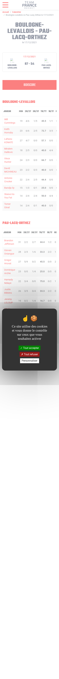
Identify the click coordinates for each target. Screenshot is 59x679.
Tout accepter (30, 348)
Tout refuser (30, 354)
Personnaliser (29, 360)
